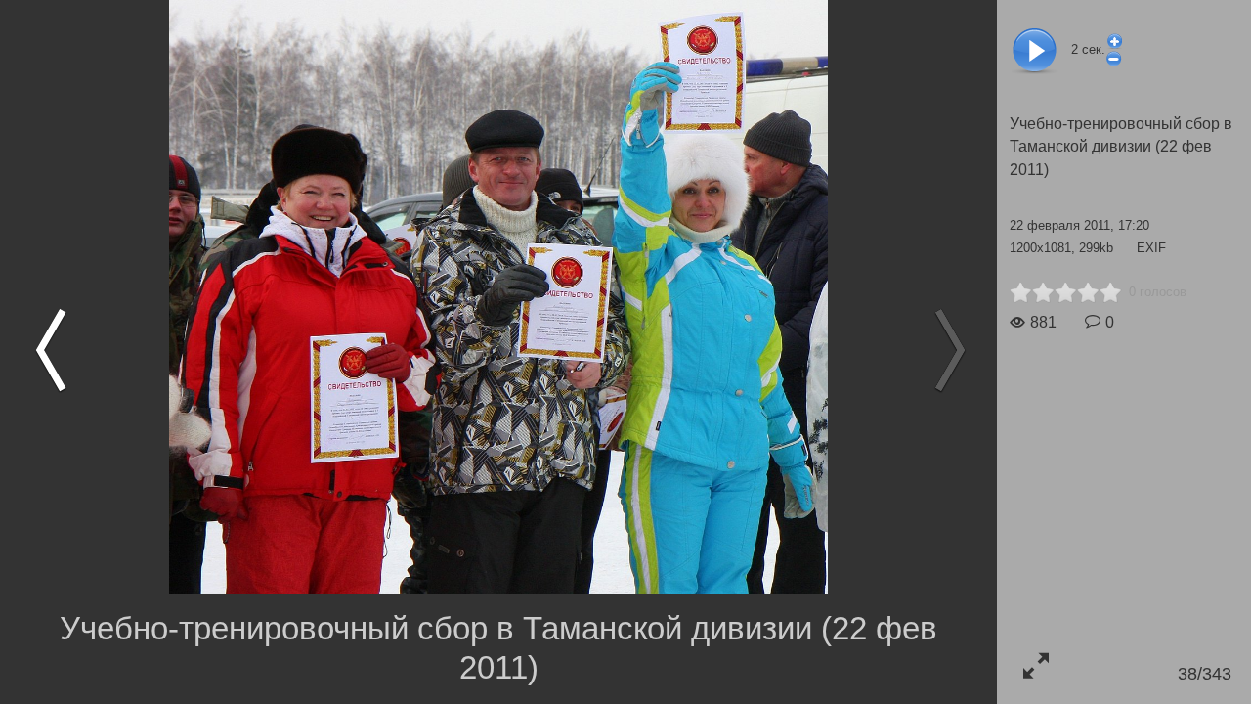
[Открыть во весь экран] (1035, 665)
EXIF (1151, 248)
